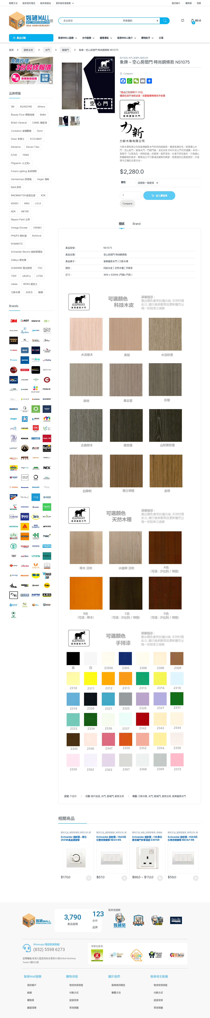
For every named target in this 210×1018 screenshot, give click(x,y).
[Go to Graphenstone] (35, 409)
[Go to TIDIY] (13, 546)
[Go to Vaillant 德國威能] (47, 556)
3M (12, 106)
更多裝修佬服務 (63, 3)
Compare (128, 73)
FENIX (26, 155)
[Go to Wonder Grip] (47, 575)
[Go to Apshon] (24, 331)
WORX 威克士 (30, 284)
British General (19, 122)
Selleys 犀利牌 (18, 260)
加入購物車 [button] (89, 878)
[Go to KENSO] (47, 429)
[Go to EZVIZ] (35, 389)
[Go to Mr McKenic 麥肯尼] (13, 468)
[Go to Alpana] (35, 321)
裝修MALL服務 (66, 37)
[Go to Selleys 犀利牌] (24, 517)
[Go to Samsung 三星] (24, 507)
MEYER (25, 211)
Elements (16, 146)
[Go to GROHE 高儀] (47, 409)
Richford (36, 235)
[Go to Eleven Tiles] (13, 389)
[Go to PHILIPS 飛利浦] (35, 487)
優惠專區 (104, 37)
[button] (111, 60)
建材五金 (64, 832)
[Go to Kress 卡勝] (47, 438)
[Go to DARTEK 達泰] (24, 360)
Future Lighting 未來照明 (24, 171)
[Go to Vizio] (47, 566)
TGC (40, 268)
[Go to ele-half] (35, 380)
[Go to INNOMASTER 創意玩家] (47, 419)
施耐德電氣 (74, 832)
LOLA (38, 203)
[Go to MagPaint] (47, 448)
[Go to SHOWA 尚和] (47, 517)
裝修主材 (28, 49)
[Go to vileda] (24, 566)
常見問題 (73, 1007)
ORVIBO (37, 227)
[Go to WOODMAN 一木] (13, 585)
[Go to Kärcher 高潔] (24, 429)
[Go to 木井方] (47, 595)
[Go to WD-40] (35, 575)
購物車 (188, 3)
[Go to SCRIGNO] (13, 517)
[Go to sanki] (35, 507)
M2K (13, 211)
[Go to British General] (24, 350)
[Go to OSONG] (47, 477)
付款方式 (73, 992)
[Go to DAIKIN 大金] (13, 360)
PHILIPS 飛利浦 (18, 235)
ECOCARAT (36, 138)
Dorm (40, 130)
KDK (43, 195)
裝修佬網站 (45, 3)
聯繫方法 (13, 3)
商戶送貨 (123, 58)
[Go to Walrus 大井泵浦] (13, 575)
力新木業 (142, 796)
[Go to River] (47, 497)
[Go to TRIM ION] (47, 546)
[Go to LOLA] (24, 448)
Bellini (43, 114)
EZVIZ (14, 155)
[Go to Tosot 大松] (24, 546)
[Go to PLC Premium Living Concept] (47, 487)
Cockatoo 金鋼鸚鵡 (21, 130)
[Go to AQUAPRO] (35, 331)
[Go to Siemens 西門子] (13, 526)
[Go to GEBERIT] (47, 399)
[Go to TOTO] (35, 546)
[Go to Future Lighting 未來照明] (24, 399)
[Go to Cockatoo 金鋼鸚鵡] (47, 350)
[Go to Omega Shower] (24, 477)
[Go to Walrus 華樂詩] (24, 575)
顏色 (123, 182)
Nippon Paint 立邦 (20, 219)
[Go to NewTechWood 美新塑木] (35, 468)
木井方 (29, 292)
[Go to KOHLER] (24, 438)
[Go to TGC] (47, 536)
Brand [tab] (136, 223)
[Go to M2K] (35, 448)
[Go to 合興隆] (24, 595)
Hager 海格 (43, 179)
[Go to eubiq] (24, 389)
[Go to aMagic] (47, 321)
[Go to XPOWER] (35, 585)
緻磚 (40, 292)
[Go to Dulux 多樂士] (13, 380)
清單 (199, 3)
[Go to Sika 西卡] (24, 526)
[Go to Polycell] (13, 497)
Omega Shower (19, 227)
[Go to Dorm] (47, 370)
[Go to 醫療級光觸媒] (13, 615)
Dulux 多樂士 (17, 138)
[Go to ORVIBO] (35, 477)
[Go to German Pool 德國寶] (13, 409)
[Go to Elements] (47, 380)
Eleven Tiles (32, 146)
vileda (14, 284)
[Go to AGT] (24, 321)
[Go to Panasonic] (24, 487)
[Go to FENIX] (47, 389)
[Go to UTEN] (35, 556)
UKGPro (26, 276)
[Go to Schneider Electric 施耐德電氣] (47, 507)
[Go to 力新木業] (13, 595)
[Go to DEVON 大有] (24, 370)
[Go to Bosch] (13, 350)
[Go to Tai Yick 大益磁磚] (35, 536)
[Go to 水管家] (13, 605)
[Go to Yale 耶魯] (47, 585)
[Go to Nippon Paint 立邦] (13, 477)
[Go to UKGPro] (24, 556)
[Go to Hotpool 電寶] (24, 419)
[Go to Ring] (35, 497)
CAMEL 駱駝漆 (39, 122)
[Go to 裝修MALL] (35, 605)
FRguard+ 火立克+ (20, 163)
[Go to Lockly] (13, 448)
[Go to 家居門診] (35, 595)
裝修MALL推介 (125, 37)
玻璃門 (65, 49)
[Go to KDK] (35, 429)
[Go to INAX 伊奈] (35, 419)
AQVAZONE (26, 106)
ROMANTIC (17, 243)
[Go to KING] (13, 438)
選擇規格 (160, 878)
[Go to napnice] (24, 468)
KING (27, 203)
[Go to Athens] (13, 341)
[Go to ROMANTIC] (13, 507)
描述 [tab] (122, 223)
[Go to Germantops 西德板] (24, 409)
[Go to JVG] (13, 429)
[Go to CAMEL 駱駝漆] (35, 350)
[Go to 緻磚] (24, 605)
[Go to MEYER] (24, 458)
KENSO (15, 203)
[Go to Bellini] (47, 341)
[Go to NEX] (47, 468)
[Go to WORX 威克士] (24, 585)
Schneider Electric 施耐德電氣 (26, 251)
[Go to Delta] (47, 360)
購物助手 (145, 37)
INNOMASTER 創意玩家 (23, 195)
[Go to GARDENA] (35, 399)
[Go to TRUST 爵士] (13, 556)
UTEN (39, 276)
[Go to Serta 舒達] (35, 517)
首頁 (11, 49)
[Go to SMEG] (47, 526)
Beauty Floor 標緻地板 (22, 114)
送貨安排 (73, 1000)
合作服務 (86, 37)
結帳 (29, 992)
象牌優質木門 (179, 796)
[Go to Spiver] (13, 536)
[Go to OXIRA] (13, 487)
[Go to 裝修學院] (47, 605)
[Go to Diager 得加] (35, 370)
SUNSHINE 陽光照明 (21, 268)
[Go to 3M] (13, 321)
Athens (41, 106)
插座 (143, 832)
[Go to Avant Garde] (24, 341)
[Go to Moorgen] (47, 458)
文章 (161, 37)
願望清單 (31, 1007)
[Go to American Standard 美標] (13, 331)
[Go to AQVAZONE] (47, 331)
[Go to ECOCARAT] (24, 380)
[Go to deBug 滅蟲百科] (35, 360)
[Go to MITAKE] (35, 458)
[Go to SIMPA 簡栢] (35, 526)
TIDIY (14, 276)
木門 (47, 49)
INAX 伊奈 (16, 187)
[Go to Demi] (13, 370)
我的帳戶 (176, 3)
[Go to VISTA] (35, 566)
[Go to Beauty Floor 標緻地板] (35, 341)
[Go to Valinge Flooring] (13, 566)
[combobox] (89, 20)
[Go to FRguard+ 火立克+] (13, 399)
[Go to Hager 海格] (13, 419)
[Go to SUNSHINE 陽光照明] (24, 536)
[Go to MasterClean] (13, 458)
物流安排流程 (76, 985)
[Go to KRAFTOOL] (35, 438)
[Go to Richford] (24, 497)
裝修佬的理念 (28, 3)
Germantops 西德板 (21, 179)
